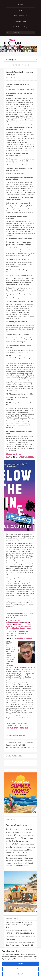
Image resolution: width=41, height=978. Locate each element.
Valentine (26, 865)
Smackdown (9, 863)
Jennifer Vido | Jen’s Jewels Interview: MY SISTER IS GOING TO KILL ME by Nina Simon (20, 932)
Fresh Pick (20, 838)
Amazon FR (11, 635)
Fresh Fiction (20, 21)
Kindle (26, 623)
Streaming (14, 863)
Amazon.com (16, 623)
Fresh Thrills (24, 841)
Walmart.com (19, 630)
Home (20, 5)
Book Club (25, 829)
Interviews (14, 846)
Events (20, 10)
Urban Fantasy (20, 866)
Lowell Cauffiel (25, 456)
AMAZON (24, 728)
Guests (16, 843)
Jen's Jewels (10, 849)
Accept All (20, 964)
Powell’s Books (20, 624)
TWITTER (11, 726)
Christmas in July (15, 832)
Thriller (8, 613)
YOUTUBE (22, 726)
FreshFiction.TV (20, 16)
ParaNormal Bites (15, 853)
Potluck (23, 853)
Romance (9, 858)
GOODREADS (12, 728)
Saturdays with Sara (20, 858)
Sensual (31, 858)
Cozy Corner (24, 832)
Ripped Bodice (13, 628)
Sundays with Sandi (25, 863)
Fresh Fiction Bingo (20, 27)
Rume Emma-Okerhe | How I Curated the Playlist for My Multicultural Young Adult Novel (19, 924)
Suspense (8, 865)
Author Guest (13, 825)
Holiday (27, 844)
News (8, 852)
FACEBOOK (21, 723)
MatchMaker (28, 850)
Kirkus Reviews (19, 850)
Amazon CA (22, 632)
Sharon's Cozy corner (25, 861)
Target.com (11, 632)
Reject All (20, 974)
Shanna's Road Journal (12, 861)
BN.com (10, 624)
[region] (20, 963)
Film (26, 835)
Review (19, 855)
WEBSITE (10, 723)
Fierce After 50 (20, 835)
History (22, 844)
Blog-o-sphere (18, 829)
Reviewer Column (26, 855)
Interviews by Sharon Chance (27, 847)
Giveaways (9, 844)
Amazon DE (22, 633)
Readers (28, 853)
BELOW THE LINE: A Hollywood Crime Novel (20, 89)
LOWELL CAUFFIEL (18, 735)
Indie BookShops (23, 626)
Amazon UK (11, 633)
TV (14, 866)
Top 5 (12, 865)
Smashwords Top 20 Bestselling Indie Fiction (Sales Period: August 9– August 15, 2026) (20, 944)
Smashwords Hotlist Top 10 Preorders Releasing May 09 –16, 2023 (19, 744)
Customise (20, 969)
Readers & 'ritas (11, 855)
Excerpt (12, 834)
